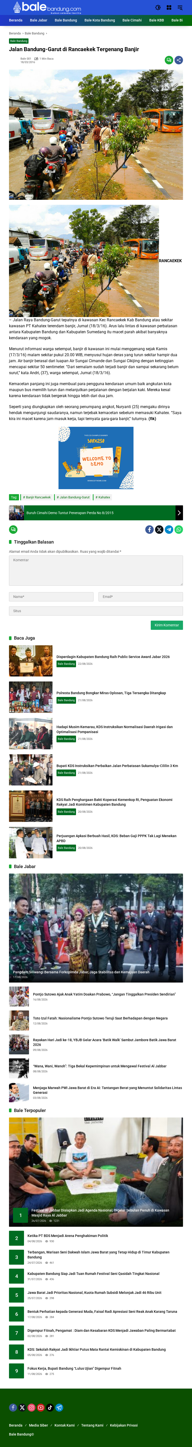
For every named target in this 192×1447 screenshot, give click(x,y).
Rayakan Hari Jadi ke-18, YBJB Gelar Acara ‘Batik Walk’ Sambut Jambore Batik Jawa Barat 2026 (104, 1042)
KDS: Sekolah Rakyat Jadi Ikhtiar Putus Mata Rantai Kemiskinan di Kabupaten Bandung (97, 1349)
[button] (158, 7)
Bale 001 (25, 58)
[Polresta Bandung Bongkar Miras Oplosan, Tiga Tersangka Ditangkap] (30, 697)
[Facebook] (149, 529)
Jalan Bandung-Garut (75, 497)
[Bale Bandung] (46, 7)
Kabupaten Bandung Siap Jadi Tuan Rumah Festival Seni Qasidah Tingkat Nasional (94, 1274)
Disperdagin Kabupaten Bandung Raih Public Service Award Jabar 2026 (113, 657)
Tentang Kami (92, 1425)
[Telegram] (169, 529)
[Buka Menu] (169, 7)
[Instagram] (32, 1408)
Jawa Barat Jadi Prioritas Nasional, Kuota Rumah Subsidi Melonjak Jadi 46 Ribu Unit (95, 1293)
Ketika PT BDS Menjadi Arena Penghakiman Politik (68, 1236)
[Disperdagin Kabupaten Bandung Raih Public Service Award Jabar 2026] (30, 661)
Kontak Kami (64, 1425)
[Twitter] (159, 529)
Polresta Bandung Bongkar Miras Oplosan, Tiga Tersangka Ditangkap (111, 693)
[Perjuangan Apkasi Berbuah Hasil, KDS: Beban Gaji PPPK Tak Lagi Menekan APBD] (30, 842)
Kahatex (104, 497)
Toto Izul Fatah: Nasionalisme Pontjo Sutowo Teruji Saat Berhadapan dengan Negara (100, 1018)
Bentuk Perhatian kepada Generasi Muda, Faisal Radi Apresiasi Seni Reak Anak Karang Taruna (102, 1312)
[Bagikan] (178, 60)
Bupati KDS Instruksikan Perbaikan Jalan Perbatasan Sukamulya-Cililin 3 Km (117, 766)
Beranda (15, 1425)
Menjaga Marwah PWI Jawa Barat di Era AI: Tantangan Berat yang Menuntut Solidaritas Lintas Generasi (107, 1090)
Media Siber (38, 1425)
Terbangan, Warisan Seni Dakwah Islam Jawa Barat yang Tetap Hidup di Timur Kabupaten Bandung (99, 1254)
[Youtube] (41, 1408)
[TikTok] (50, 1408)
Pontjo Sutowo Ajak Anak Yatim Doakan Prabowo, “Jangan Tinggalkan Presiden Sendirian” (104, 994)
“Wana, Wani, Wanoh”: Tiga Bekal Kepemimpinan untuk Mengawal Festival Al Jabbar (99, 1066)
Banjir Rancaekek (38, 497)
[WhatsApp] (178, 529)
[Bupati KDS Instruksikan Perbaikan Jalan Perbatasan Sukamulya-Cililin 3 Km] (30, 770)
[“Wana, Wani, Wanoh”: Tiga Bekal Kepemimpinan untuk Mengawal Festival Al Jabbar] (19, 1068)
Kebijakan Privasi (124, 1425)
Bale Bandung (18, 41)
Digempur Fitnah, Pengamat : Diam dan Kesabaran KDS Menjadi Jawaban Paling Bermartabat (102, 1331)
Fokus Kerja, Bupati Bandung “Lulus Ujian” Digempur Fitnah (74, 1368)
